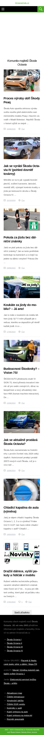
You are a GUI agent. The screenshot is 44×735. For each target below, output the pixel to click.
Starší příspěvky (22, 612)
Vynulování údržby (15, 700)
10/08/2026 (11, 129)
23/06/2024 (11, 268)
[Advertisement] (22, 36)
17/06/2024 (11, 332)
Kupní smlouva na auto (17, 712)
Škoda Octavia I (14, 639)
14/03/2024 (11, 534)
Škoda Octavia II (14, 643)
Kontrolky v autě (14, 708)
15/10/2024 (11, 200)
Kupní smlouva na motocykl (19, 715)
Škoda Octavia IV (15, 651)
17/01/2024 (11, 602)
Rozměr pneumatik (15, 719)
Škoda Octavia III (15, 647)
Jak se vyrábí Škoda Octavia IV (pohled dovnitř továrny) (22, 169)
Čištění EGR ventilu (16, 704)
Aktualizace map (14, 693)
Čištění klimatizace (15, 697)
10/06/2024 (11, 471)
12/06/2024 (11, 403)
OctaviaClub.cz (22, 3)
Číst (23, 129)
